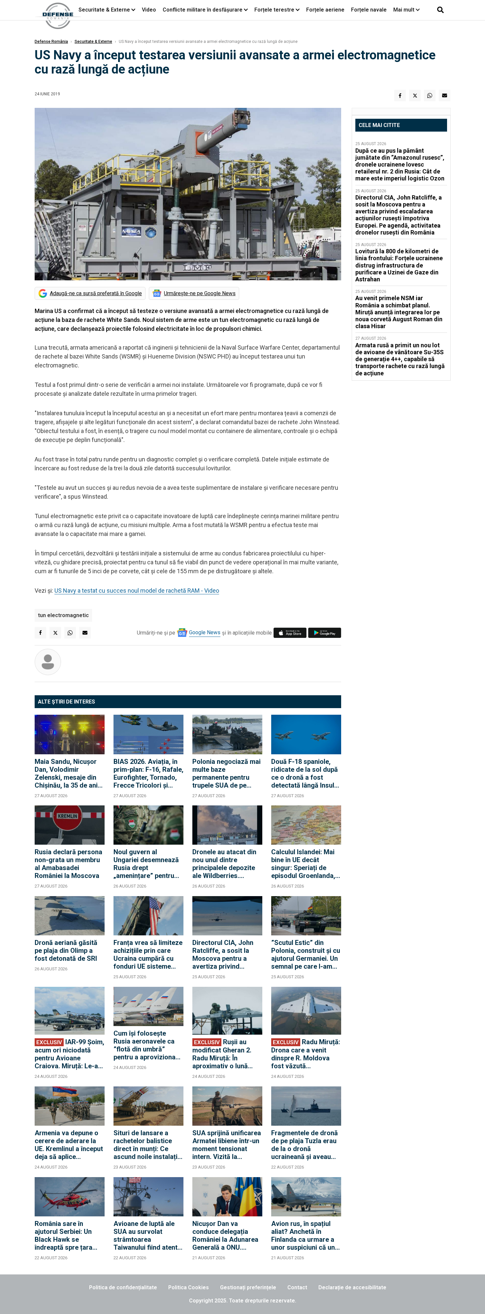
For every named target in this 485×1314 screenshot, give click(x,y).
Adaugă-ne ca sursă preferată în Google (96, 293)
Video (149, 10)
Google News (204, 632)
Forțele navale (369, 10)
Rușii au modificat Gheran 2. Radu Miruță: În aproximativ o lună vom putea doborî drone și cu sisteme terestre (221, 1054)
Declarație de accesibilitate (352, 1287)
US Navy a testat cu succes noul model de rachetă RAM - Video (136, 590)
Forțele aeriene (325, 10)
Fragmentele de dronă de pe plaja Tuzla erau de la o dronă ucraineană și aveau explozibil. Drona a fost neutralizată (305, 1145)
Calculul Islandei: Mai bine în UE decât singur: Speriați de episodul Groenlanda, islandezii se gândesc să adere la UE (304, 864)
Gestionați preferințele (248, 1287)
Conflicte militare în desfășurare (202, 10)
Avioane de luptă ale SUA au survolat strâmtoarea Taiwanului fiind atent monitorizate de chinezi (145, 1235)
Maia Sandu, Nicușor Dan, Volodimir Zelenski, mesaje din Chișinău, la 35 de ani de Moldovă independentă (66, 773)
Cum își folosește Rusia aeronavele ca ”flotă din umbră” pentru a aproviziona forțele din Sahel (144, 1045)
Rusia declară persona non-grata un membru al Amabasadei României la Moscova (68, 864)
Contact (297, 1287)
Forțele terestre (274, 10)
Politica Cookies (188, 1287)
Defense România (51, 41)
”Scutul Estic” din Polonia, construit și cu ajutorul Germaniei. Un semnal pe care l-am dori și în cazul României (305, 954)
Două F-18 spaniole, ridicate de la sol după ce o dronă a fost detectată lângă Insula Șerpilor (304, 773)
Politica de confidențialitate (123, 1287)
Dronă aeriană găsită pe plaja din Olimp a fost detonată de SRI (66, 950)
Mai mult (404, 10)
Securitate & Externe (104, 10)
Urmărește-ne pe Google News (200, 293)
